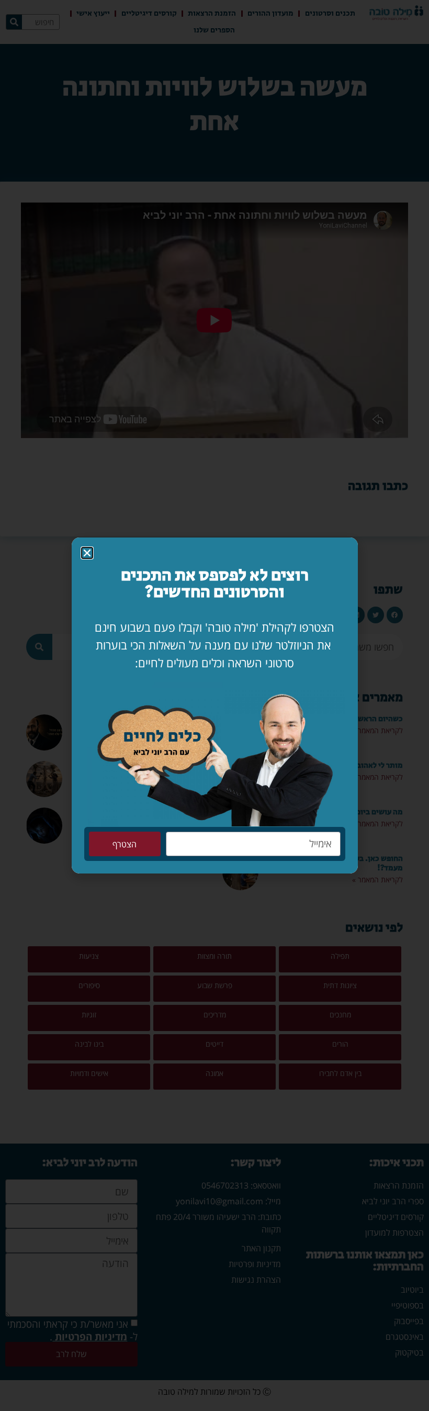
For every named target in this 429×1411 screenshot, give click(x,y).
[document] (214, 705)
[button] (87, 553)
